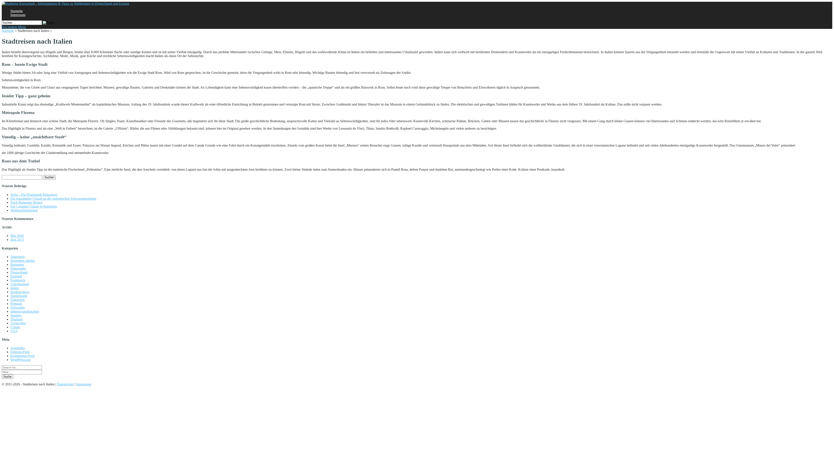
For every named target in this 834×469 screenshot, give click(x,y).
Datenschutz (65, 384)
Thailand (16, 319)
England (16, 276)
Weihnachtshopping (24, 210)
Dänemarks (18, 268)
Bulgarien (17, 264)
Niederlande (18, 296)
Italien (14, 288)
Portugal (16, 304)
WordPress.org (20, 360)
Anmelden (17, 348)
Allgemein (17, 257)
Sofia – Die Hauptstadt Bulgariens (33, 195)
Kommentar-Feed (22, 356)
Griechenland (19, 284)
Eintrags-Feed (20, 352)
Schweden (17, 307)
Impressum (17, 15)
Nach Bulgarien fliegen (26, 202)
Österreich (17, 300)
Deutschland (19, 272)
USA (14, 331)
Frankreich (17, 280)
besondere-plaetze (22, 261)
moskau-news (19, 292)
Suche (7, 376)
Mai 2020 (17, 236)
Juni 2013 (17, 239)
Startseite (16, 11)
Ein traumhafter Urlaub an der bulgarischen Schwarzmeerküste (53, 198)
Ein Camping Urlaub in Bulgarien (33, 206)
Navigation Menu (14, 27)
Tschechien (18, 323)
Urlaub (15, 327)
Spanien (16, 315)
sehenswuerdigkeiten (24, 311)
